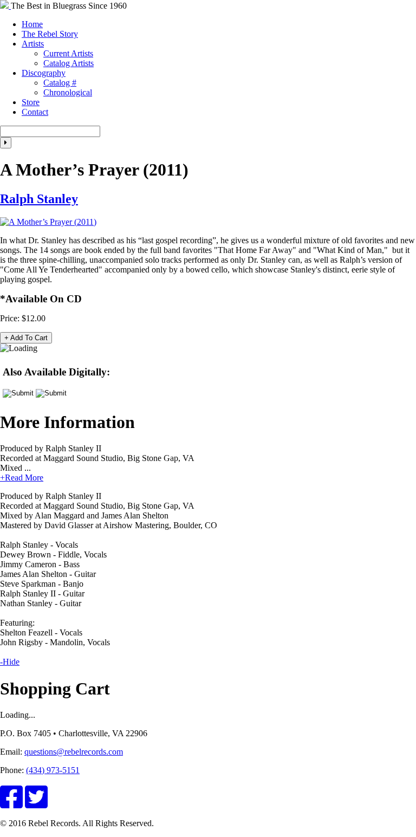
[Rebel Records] (5, 5)
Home (32, 24)
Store (31, 102)
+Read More (21, 477)
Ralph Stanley (39, 199)
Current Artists (68, 53)
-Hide (10, 661)
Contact (35, 111)
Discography (44, 72)
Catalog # (59, 82)
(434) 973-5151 (53, 770)
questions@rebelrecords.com (73, 751)
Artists (33, 43)
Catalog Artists (68, 63)
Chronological (67, 92)
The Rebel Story (50, 33)
